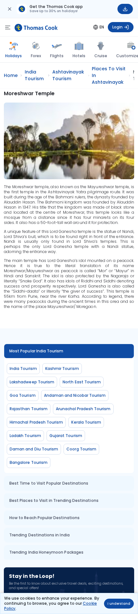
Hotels (79, 55)
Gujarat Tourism (65, 435)
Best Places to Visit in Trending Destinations (54, 500)
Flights (56, 55)
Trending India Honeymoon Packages (46, 552)
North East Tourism (82, 382)
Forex (36, 55)
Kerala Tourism (86, 422)
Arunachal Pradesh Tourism (83, 408)
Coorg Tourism (81, 449)
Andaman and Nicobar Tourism (75, 395)
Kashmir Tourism (62, 368)
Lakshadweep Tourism (32, 382)
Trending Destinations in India (39, 535)
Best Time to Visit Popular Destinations (48, 483)
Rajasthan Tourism (28, 408)
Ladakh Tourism (25, 435)
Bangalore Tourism (28, 462)
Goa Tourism (23, 395)
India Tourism (23, 368)
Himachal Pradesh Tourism (36, 422)
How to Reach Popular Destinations (44, 517)
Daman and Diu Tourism (34, 449)
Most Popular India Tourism (36, 351)
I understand (119, 603)
